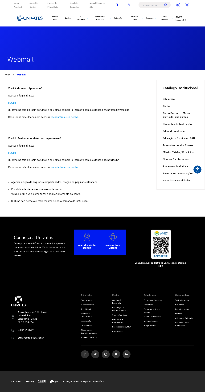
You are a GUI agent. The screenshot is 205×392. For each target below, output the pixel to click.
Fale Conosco (164, 18)
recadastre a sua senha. (65, 167)
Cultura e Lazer (134, 18)
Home (8, 74)
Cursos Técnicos (119, 315)
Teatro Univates (182, 300)
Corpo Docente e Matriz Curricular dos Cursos (176, 114)
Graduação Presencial (117, 301)
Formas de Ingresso (153, 300)
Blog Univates (150, 325)
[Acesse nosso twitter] (95, 354)
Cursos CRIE (118, 331)
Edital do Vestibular (174, 131)
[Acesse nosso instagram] (106, 354)
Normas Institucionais (176, 159)
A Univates (81, 18)
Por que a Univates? (152, 316)
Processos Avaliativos (176, 166)
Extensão (118, 18)
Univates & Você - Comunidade (183, 324)
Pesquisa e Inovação (100, 18)
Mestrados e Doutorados (117, 320)
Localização (86, 321)
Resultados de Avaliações (178, 173)
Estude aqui (55, 18)
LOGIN (12, 102)
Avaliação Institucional (86, 315)
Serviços (149, 18)
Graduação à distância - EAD (119, 309)
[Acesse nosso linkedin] (127, 354)
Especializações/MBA (121, 327)
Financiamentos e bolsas (152, 310)
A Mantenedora (87, 304)
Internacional (87, 325)
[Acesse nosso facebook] (85, 354)
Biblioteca (169, 98)
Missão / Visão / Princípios (178, 152)
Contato (167, 106)
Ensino (68, 18)
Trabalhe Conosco (89, 337)
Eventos (178, 313)
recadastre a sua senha (64, 117)
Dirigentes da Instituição (177, 124)
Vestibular (148, 304)
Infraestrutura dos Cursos (178, 145)
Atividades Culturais (184, 318)
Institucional (86, 300)
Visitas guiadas (151, 321)
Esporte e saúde (182, 309)
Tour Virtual (86, 309)
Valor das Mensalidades (177, 180)
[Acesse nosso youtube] (116, 354)
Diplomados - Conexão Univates (89, 331)
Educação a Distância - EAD (179, 138)
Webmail (21, 74)
